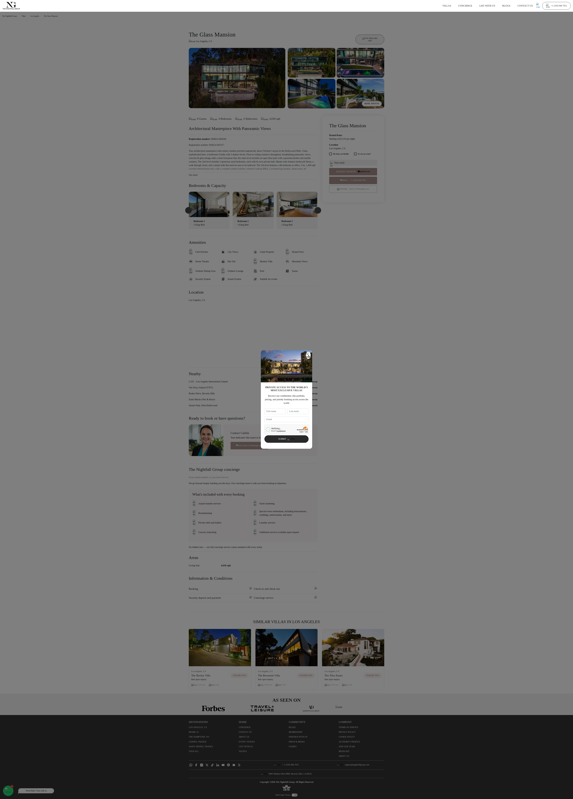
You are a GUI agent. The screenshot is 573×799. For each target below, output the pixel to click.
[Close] (308, 355)
